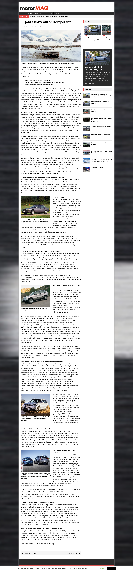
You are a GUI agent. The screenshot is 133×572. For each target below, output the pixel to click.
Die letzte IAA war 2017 (98, 167)
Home (22, 13)
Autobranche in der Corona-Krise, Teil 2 (100, 102)
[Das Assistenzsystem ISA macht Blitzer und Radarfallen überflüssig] (110, 30)
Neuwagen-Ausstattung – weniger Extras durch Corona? (101, 95)
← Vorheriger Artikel (29, 553)
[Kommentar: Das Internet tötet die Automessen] (86, 154)
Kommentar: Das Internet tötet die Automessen (101, 152)
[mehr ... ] (92, 83)
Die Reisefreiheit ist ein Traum (101, 126)
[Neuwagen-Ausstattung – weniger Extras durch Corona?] (86, 97)
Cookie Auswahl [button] (99, 569)
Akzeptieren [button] (111, 569)
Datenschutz (59, 13)
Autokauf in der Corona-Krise (101, 135)
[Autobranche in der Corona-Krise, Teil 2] (97, 64)
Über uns (38, 13)
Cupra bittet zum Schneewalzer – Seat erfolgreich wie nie (101, 160)
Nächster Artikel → (73, 553)
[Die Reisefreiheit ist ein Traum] (86, 130)
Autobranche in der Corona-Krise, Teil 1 (100, 111)
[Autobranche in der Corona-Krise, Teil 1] (92, 30)
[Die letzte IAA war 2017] (86, 171)
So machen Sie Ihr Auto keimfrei (99, 144)
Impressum (48, 13)
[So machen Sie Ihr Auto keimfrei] (86, 146)
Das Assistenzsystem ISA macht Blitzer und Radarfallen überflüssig (101, 120)
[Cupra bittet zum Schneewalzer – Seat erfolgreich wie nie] (86, 162)
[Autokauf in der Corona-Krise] (86, 138)
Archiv (29, 13)
